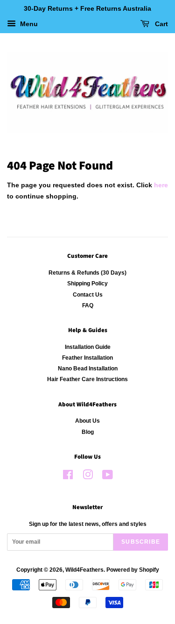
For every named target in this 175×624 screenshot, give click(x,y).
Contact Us (88, 294)
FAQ (87, 305)
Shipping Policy (87, 283)
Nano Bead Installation (88, 368)
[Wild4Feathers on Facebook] (68, 477)
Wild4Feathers (84, 570)
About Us (87, 421)
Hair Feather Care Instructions (87, 379)
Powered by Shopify (132, 570)
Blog (88, 432)
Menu (28, 24)
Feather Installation (87, 358)
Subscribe (140, 542)
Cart (160, 24)
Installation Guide (88, 347)
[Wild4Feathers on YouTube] (107, 477)
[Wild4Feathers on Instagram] (88, 477)
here (161, 185)
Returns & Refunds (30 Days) (87, 272)
